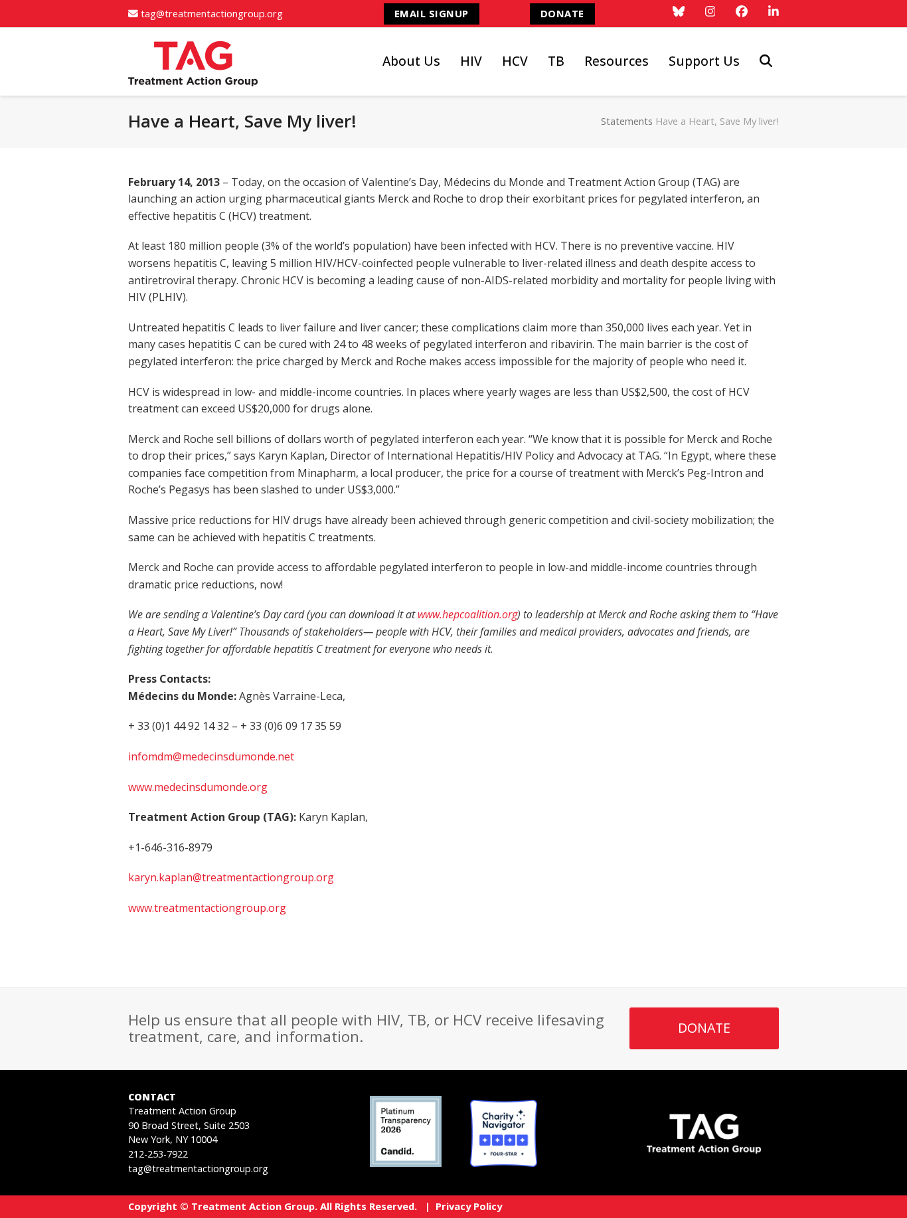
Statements (627, 121)
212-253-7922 (158, 1154)
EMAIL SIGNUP (431, 13)
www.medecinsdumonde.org (198, 787)
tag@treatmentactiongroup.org (212, 13)
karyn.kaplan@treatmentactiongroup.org (231, 877)
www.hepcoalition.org (467, 614)
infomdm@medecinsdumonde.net (211, 756)
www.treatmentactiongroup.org (207, 908)
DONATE (562, 13)
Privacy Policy (469, 1206)
